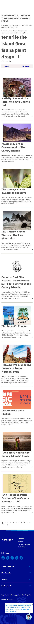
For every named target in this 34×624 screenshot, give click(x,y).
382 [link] (3, 525)
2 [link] (5, 522)
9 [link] (24, 522)
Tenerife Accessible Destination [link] (24, 545)
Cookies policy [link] (26, 595)
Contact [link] (20, 541)
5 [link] (13, 522)
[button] (25, 66)
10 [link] (27, 522)
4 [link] (10, 522)
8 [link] (21, 522)
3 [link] (7, 522)
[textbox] (12, 66)
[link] (17, 97)
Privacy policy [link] (15, 595)
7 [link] (18, 522)
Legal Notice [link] (5, 595)
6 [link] (16, 522)
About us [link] (21, 538)
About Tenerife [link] (7, 566)
